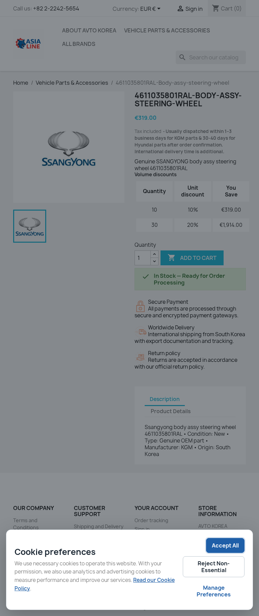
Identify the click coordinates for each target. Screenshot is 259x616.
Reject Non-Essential (214, 567)
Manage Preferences (214, 591)
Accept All (225, 545)
